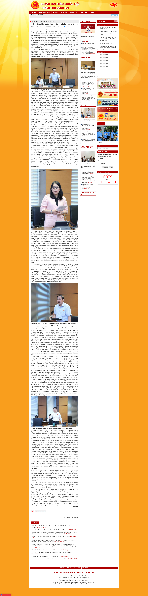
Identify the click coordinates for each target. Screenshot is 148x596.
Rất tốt (101, 157)
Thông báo (101, 25)
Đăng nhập (85, 567)
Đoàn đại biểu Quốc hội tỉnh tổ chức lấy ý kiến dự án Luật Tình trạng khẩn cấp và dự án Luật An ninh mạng (88, 134)
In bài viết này (50, 29)
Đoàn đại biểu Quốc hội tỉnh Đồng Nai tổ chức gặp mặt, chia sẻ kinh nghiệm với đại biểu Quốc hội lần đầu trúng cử (88, 84)
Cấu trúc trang (76, 567)
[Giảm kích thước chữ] (64, 26)
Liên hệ (72, 12)
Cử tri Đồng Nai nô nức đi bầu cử (88, 40)
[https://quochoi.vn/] (107, 83)
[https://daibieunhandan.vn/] (107, 116)
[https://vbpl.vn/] (107, 103)
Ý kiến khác (102, 162)
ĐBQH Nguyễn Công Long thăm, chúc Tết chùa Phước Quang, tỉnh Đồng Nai (88, 186)
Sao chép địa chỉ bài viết (38, 29)
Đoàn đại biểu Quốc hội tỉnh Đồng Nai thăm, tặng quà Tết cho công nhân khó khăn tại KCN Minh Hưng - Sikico (88, 127)
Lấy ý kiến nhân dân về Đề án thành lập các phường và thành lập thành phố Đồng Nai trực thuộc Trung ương (88, 98)
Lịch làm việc (102, 52)
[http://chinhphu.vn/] (107, 94)
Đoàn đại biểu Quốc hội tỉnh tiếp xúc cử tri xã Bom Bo (50, 550)
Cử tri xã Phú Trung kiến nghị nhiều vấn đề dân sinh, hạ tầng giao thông (54, 558)
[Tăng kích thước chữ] (68, 26)
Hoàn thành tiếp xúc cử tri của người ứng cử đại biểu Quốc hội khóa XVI (54, 529)
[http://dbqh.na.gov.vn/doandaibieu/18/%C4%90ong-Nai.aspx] (107, 109)
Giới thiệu (55, 12)
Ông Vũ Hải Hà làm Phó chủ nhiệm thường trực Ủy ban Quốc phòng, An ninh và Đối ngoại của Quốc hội (88, 91)
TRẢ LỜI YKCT (63, 12)
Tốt (100, 160)
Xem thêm (100, 141)
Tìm (116, 21)
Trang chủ (33, 12)
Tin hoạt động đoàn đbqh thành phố (43, 21)
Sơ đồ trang (79, 12)
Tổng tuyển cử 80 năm (44, 12)
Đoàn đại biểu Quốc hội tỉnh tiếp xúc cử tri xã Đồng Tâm (50, 556)
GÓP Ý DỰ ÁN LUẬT (90, 12)
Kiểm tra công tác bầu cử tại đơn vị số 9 (88, 44)
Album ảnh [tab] (101, 124)
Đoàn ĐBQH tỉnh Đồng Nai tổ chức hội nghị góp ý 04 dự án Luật (88, 140)
